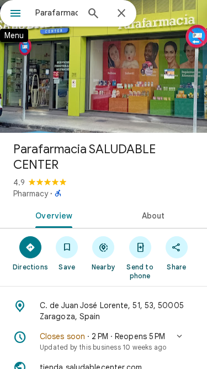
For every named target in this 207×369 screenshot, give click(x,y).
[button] (103, 341)
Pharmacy (30, 194)
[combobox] (56, 12)
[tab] (52, 214)
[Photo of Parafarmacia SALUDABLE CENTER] (103, 66)
